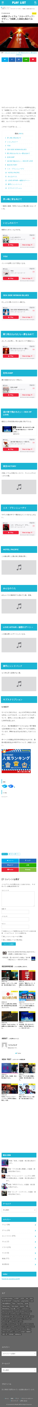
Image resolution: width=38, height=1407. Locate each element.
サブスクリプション (13, 188)
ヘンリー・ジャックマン (8, 1326)
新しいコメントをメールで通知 (12, 936)
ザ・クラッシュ (16, 1316)
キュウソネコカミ (20, 1311)
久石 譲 (22, 1331)
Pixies (13, 1303)
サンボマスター (6, 1316)
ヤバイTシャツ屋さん (25, 1329)
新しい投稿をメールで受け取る (12, 940)
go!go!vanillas (25, 1301)
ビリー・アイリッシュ (8, 1324)
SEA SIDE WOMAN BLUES (16, 149)
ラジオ (5, 1253)
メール (4, 916)
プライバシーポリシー (27, 1398)
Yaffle (27, 1306)
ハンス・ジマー (18, 1321)
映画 (5, 1258)
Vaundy (22, 1306)
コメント (5, 890)
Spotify (26, 1303)
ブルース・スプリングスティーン (24, 1324)
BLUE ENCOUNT (6, 1301)
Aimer (31, 1298)
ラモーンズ (5, 1331)
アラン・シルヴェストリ (23, 1308)
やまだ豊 (12, 1308)
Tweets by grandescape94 (11, 1279)
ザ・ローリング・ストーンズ (9, 1319)
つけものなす (12, 1045)
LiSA (31, 1301)
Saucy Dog (20, 1303)
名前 (4, 909)
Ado (27, 1298)
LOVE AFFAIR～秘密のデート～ (17, 180)
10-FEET (16, 1298)
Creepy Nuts (16, 1301)
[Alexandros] (5, 1308)
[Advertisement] (19, 83)
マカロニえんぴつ (6, 1329)
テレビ (5, 854)
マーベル (15, 1329)
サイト (4, 923)
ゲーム (6, 1230)
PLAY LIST (19, 2)
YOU (8, 145)
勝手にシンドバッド (13, 184)
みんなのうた (11, 176)
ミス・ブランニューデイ (14, 169)
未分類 (5, 1264)
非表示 (21, 133)
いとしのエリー (11, 142)
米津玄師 (11, 1334)
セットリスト (8, 1236)
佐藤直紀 (28, 1331)
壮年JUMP (10, 157)
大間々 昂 (4, 1334)
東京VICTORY (11, 165)
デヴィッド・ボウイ (7, 1321)
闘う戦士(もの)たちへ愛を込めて (17, 153)
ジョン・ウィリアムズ (25, 1319)
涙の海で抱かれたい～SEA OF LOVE (19, 161)
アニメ (6, 1224)
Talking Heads (6, 1306)
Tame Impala (14, 1306)
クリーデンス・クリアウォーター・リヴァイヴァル (15, 1313)
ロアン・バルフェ (14, 1331)
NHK (11, 854)
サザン (17, 854)
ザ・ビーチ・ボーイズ (28, 1316)
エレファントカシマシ (8, 1311)
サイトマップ (14, 1400)
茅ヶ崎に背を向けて (13, 138)
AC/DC (22, 1298)
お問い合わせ (23, 1400)
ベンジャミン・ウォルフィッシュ (25, 1326)
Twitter (19, 1053)
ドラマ (6, 1247)
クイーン (29, 1311)
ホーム (7, 1398)
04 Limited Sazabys (7, 1298)
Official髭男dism (6, 1303)
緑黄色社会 (18, 1334)
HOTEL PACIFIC (12, 172)
